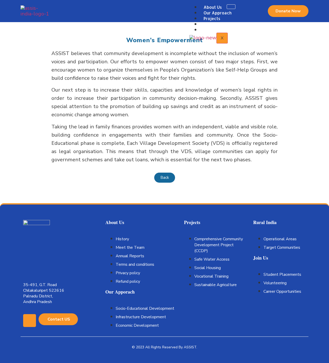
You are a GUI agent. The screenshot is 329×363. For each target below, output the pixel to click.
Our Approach (218, 12)
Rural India (214, 24)
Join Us (211, 29)
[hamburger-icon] (231, 6)
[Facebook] (29, 320)
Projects (212, 18)
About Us (213, 7)
